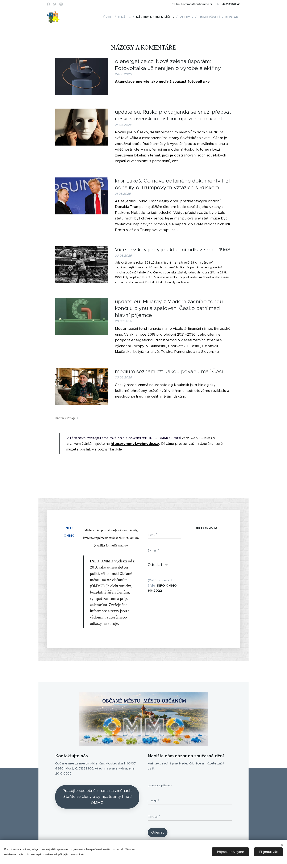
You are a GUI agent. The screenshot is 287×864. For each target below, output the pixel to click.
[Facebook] (48, 4)
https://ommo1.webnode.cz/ (135, 443)
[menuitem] (109, 17)
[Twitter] (54, 4)
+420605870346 (230, 4)
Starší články (65, 418)
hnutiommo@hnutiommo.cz (194, 4)
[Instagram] (61, 4)
